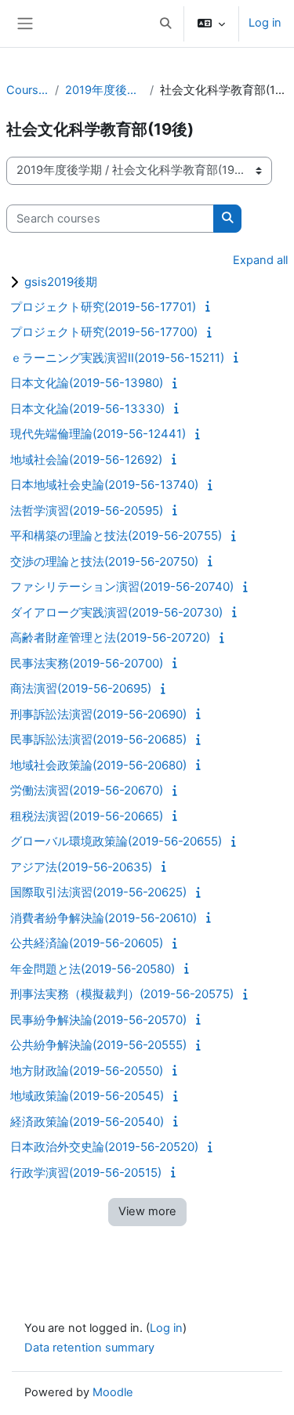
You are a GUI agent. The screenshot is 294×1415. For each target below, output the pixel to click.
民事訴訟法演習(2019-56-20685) (98, 739)
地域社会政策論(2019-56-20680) (98, 765)
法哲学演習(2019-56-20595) (86, 510)
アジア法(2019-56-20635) (81, 866)
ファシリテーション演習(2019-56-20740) (122, 586)
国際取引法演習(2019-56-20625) (98, 892)
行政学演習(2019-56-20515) (86, 1172)
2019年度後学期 (104, 90)
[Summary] (210, 306)
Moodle (113, 1392)
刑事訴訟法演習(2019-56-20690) (98, 714)
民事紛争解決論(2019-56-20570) (98, 1019)
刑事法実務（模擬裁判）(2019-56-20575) (122, 993)
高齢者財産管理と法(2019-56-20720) (110, 637)
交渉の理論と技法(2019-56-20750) (104, 561)
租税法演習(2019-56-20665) (86, 816)
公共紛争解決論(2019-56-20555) (98, 1044)
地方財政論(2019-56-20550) (86, 1070)
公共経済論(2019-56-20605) (86, 942)
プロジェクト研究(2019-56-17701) (103, 306)
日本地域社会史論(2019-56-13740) (104, 484)
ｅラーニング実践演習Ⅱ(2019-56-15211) (117, 357)
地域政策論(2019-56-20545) (87, 1095)
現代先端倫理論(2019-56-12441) (98, 433)
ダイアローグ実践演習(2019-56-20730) (116, 612)
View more (147, 1211)
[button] (165, 23)
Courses (27, 90)
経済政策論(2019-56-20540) (87, 1121)
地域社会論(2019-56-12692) (86, 459)
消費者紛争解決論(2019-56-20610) (103, 917)
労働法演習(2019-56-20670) (86, 790)
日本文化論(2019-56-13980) (86, 382)
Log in (265, 23)
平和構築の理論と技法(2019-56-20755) (116, 535)
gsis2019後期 (60, 281)
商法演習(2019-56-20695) (80, 688)
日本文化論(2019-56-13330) (87, 408)
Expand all (260, 260)
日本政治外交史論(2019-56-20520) (104, 1146)
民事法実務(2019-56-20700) (86, 663)
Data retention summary (89, 1348)
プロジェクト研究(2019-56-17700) (104, 331)
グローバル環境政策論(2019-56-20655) (116, 841)
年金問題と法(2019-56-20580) (92, 968)
